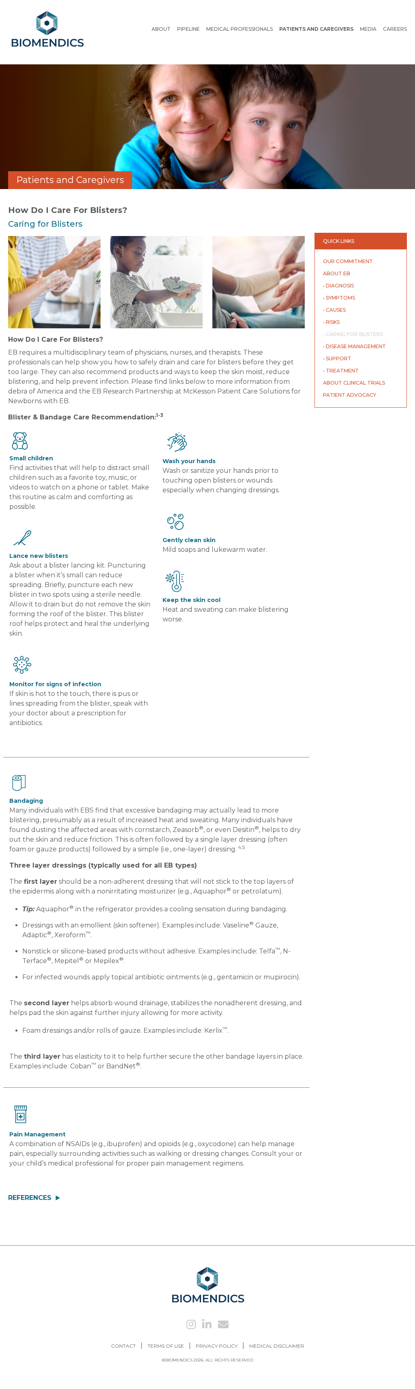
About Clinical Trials (354, 383)
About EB (336, 273)
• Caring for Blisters (353, 334)
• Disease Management (354, 346)
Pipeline (188, 29)
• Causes (334, 310)
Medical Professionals (239, 29)
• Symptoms (339, 298)
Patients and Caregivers (316, 29)
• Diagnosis (338, 286)
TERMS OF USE (166, 1346)
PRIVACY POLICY (216, 1346)
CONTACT (123, 1346)
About (161, 29)
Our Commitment (348, 261)
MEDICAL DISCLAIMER (276, 1346)
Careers (395, 29)
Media (368, 29)
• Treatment (341, 371)
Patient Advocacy (349, 395)
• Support (337, 358)
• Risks (331, 322)
